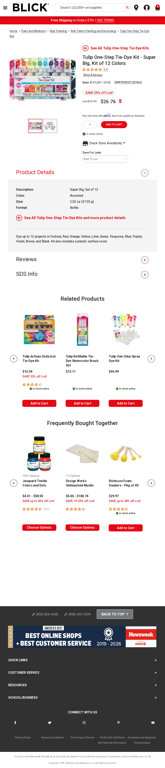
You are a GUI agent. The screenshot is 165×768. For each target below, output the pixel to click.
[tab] (82, 172)
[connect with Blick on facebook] (15, 725)
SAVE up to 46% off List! (38, 501)
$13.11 (71, 371)
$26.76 (108, 101)
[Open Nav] (5, 7)
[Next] (151, 359)
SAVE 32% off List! (35, 376)
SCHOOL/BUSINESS (23, 697)
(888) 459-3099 (79, 614)
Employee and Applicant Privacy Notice (142, 740)
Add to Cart (39, 403)
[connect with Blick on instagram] (84, 725)
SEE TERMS (105, 20)
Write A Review (92, 75)
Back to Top (113, 614)
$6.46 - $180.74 (77, 496)
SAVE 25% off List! (99, 93)
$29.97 (114, 496)
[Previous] (14, 359)
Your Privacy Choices (82, 737)
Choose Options (39, 527)
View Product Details (128, 82)
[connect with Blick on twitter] (50, 725)
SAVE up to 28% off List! (125, 501)
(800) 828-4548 (47, 614)
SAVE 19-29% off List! (80, 501)
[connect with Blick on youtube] (153, 725)
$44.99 (114, 371)
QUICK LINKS (18, 660)
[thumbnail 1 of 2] (35, 126)
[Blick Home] (31, 7)
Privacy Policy (23, 737)
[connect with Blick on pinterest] (118, 725)
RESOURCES (17, 685)
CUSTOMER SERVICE (23, 672)
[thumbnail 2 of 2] (50, 126)
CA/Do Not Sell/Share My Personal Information (112, 740)
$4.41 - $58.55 (33, 496)
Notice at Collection (52, 737)
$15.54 (27, 371)
